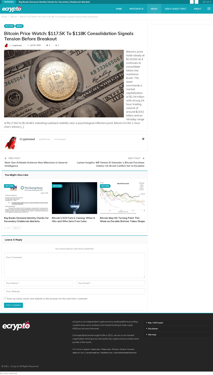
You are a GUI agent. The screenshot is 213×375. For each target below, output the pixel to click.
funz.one (130, 349)
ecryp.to (87, 349)
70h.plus (114, 349)
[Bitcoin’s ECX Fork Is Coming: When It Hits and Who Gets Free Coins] (74, 198)
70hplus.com (106, 349)
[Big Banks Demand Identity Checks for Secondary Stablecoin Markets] (26, 198)
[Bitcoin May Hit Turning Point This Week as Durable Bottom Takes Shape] (122, 198)
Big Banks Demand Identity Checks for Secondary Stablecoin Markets (54, 2)
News (154, 9)
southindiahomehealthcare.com (125, 353)
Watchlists (136, 9)
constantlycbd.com (92, 353)
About (197, 9)
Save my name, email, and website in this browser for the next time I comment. (47, 298)
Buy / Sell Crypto (155, 322)
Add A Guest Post (175, 9)
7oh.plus (123, 349)
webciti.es (76, 353)
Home (119, 9)
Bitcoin (9, 26)
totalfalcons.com (107, 353)
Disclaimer (153, 328)
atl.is (83, 353)
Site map (152, 334)
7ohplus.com (95, 349)
